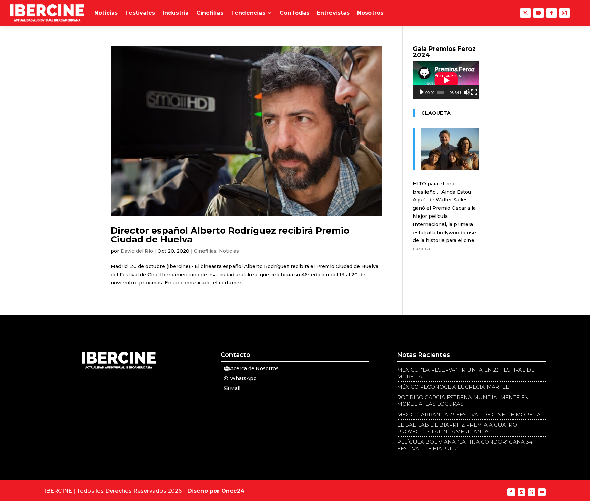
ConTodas (294, 13)
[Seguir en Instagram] (564, 13)
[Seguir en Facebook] (551, 13)
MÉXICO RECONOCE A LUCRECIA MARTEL (453, 387)
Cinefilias (209, 13)
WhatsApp (243, 378)
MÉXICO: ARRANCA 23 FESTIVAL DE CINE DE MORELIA (469, 414)
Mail (235, 388)
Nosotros (370, 13)
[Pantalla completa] (474, 92)
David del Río (137, 251)
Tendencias (248, 13)
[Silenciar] (466, 92)
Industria (176, 13)
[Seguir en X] (525, 13)
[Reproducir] (421, 92)
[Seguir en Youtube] (538, 13)
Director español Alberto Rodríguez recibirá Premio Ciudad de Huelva (230, 235)
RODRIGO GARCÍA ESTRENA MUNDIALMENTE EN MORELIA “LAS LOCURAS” (463, 400)
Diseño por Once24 (215, 491)
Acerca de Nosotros (254, 368)
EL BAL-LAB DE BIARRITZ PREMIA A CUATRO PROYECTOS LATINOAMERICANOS (457, 428)
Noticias (106, 13)
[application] (446, 80)
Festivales (140, 13)
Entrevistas (333, 13)
